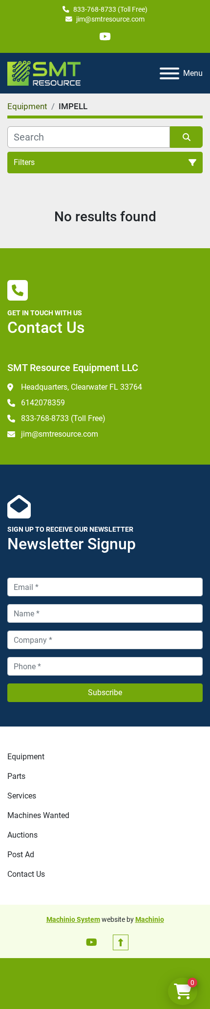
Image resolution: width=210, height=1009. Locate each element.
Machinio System (73, 919)
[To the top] (120, 942)
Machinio (149, 919)
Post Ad (20, 854)
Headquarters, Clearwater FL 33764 (81, 387)
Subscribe (105, 692)
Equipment (25, 756)
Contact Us (26, 874)
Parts (16, 776)
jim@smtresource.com (110, 19)
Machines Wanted (38, 815)
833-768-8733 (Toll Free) (110, 9)
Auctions (22, 835)
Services (21, 795)
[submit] (186, 137)
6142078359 (43, 402)
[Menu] (169, 73)
